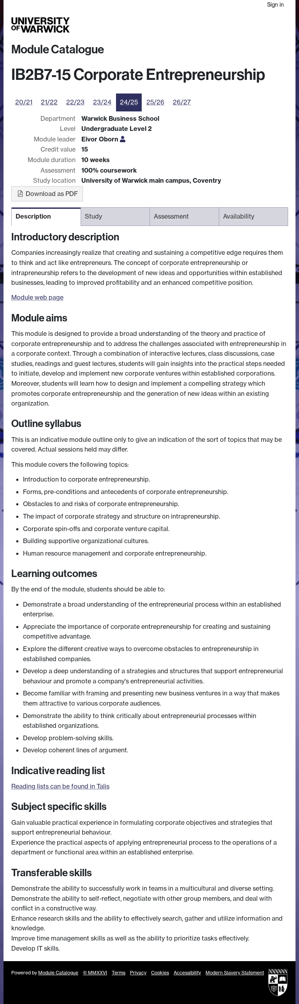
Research (190, 25)
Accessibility (187, 973)
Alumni (234, 25)
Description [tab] (33, 216)
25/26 (155, 102)
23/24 (102, 102)
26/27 (182, 102)
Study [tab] (93, 216)
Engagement (274, 25)
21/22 (49, 102)
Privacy (138, 973)
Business (213, 25)
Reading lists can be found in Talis (60, 786)
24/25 (129, 102)
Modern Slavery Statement (235, 973)
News (250, 25)
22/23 (75, 102)
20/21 (23, 102)
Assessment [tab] (171, 216)
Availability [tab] (238, 216)
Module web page (37, 297)
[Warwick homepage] (40, 25)
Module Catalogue (57, 49)
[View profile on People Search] (122, 139)
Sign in (275, 4)
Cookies (160, 973)
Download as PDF (51, 194)
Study (170, 25)
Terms (118, 973)
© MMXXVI (95, 973)
